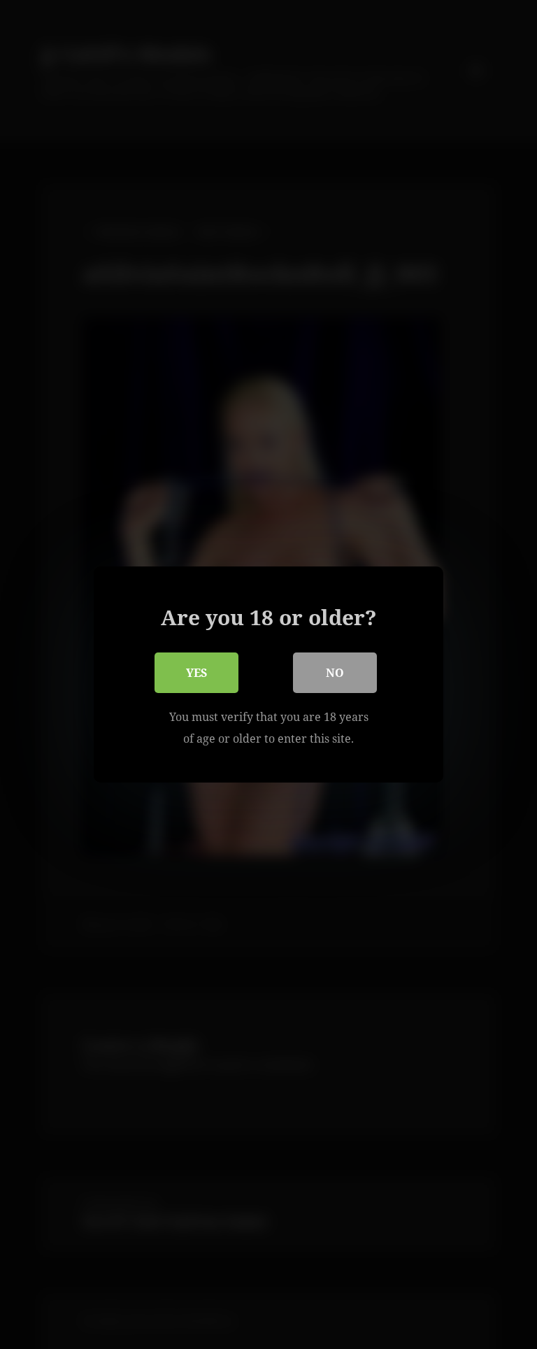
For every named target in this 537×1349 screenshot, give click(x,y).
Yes (196, 672)
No (335, 672)
